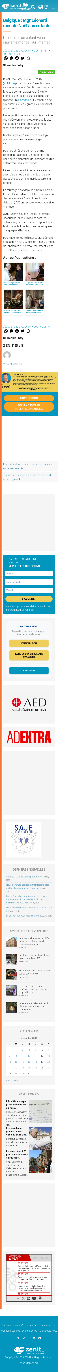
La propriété (32, 1325)
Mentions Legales (10, 1330)
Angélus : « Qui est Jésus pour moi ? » (24, 876)
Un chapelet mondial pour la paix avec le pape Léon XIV (34, 956)
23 (22, 1067)
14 (9, 1062)
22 (16, 1067)
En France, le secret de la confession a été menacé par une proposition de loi (35, 989)
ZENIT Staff (41, 51)
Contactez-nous (48, 1330)
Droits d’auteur (30, 1330)
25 (35, 1067)
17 (29, 1062)
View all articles (12, 364)
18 (35, 1062)
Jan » (15, 1080)
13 (48, 1056)
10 (29, 1056)
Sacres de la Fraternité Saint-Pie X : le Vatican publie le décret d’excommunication (35, 941)
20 (48, 1062)
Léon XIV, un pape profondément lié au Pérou (16, 1104)
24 (29, 1067)
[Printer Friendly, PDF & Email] (46, 72)
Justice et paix (12, 54)
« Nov (9, 1080)
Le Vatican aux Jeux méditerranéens (23, 916)
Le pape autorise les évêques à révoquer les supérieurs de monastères (33, 1006)
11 (35, 1056)
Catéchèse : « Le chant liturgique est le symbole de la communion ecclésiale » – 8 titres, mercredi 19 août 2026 (28, 899)
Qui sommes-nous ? (13, 1325)
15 (16, 1062)
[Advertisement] (29, 440)
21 (9, 1067)
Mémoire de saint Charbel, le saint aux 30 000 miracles (35, 972)
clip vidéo (23, 99)
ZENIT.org (10, 83)
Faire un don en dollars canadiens (29, 406)
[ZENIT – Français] (16, 6)
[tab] (17, 1258)
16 (22, 1062)
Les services (48, 1325)
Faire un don (29, 398)
